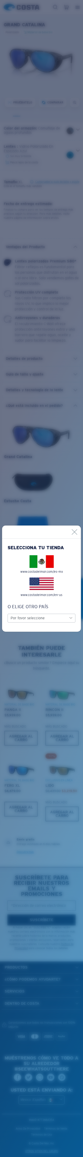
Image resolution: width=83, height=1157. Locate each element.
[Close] (74, 532)
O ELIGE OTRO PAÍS (28, 606)
